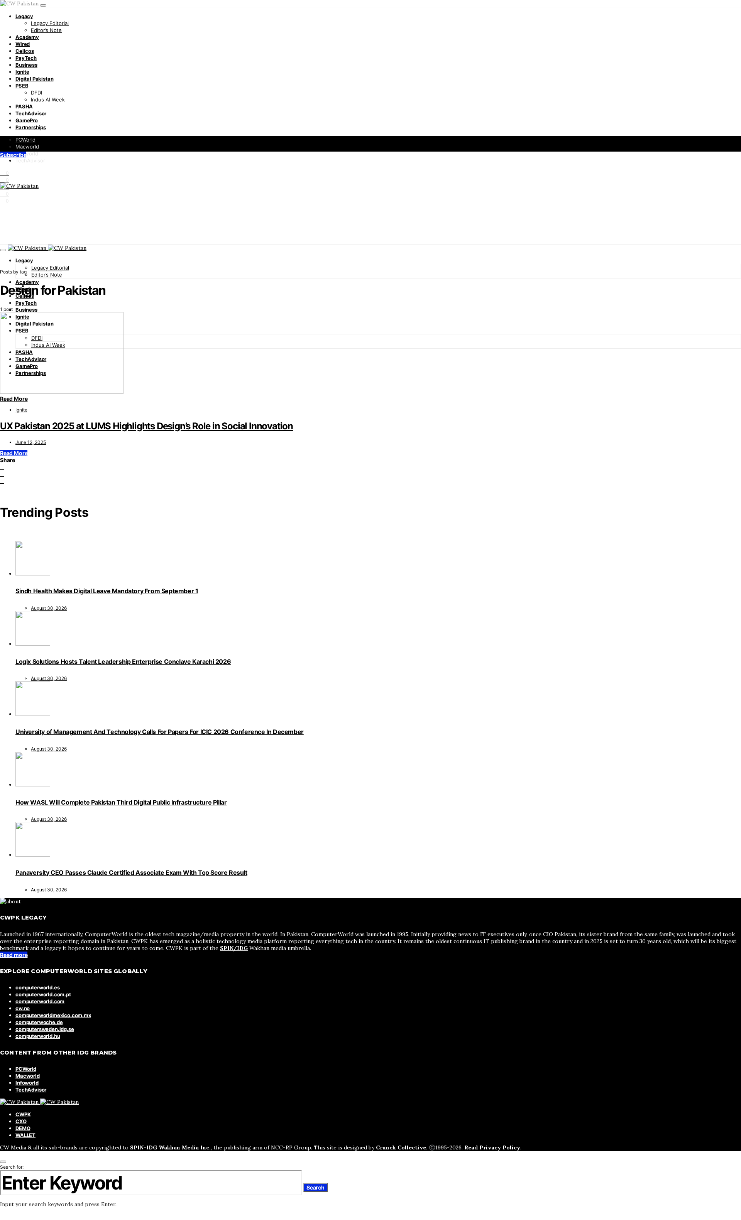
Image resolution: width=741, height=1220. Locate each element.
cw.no (22, 1008)
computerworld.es (37, 987)
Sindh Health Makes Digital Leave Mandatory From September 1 (106, 591)
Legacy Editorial (50, 23)
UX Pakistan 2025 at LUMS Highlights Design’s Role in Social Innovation (146, 426)
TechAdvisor (30, 113)
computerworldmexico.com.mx (53, 1015)
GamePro (26, 120)
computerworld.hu (37, 1036)
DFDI (36, 92)
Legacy (24, 16)
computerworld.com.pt (43, 994)
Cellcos (24, 51)
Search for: (12, 1167)
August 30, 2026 (49, 608)
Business (26, 65)
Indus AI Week (48, 99)
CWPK (22, 1114)
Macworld (27, 146)
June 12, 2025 (30, 442)
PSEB (21, 86)
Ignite (22, 72)
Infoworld (26, 153)
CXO (21, 1121)
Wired (22, 44)
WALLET (25, 1135)
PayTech (26, 58)
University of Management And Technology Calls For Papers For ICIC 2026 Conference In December (159, 732)
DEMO (22, 1128)
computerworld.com (39, 1001)
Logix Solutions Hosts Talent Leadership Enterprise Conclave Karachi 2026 (123, 661)
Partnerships (30, 127)
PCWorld (25, 140)
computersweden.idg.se (44, 1029)
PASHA (24, 106)
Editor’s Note (46, 30)
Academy (27, 37)
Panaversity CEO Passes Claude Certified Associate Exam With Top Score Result (131, 872)
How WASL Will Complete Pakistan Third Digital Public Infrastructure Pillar (121, 802)
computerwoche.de (39, 1022)
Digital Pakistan (34, 79)
